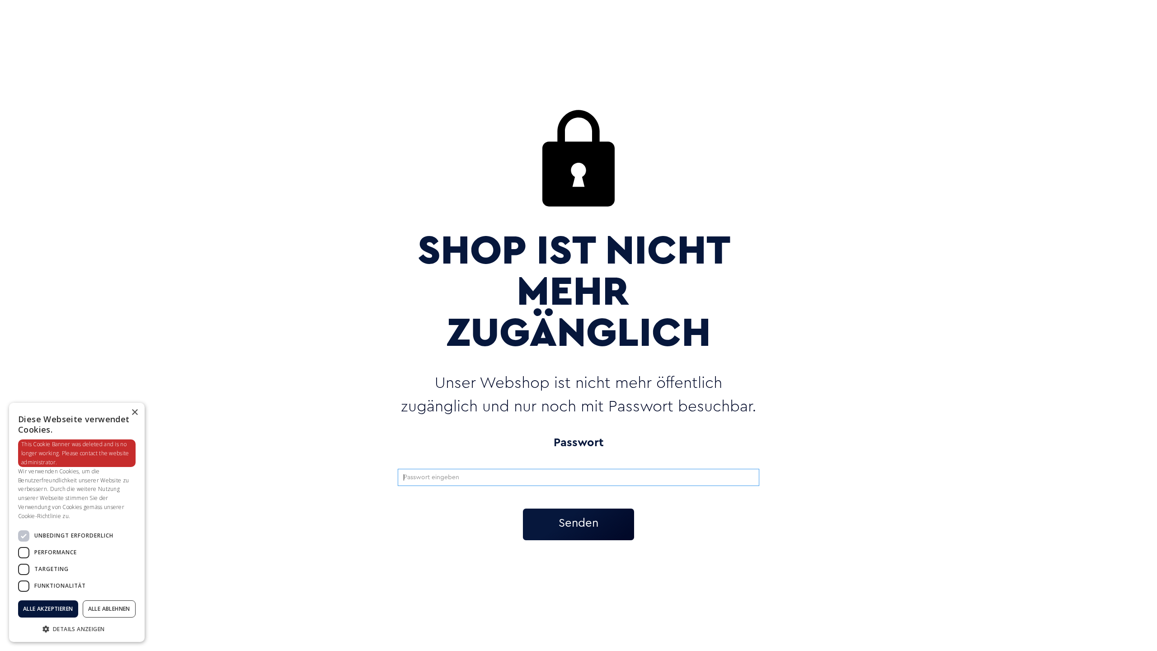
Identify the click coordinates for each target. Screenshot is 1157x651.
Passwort (579, 442)
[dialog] (77, 522)
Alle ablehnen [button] (109, 609)
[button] (77, 628)
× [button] (134, 412)
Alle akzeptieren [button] (48, 609)
